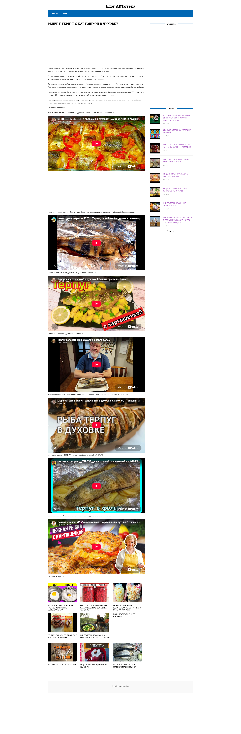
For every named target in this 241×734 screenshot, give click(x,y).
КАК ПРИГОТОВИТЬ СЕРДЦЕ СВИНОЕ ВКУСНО (174, 204)
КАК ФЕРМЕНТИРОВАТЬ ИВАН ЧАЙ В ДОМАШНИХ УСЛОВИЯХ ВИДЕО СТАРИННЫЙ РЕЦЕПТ (177, 220)
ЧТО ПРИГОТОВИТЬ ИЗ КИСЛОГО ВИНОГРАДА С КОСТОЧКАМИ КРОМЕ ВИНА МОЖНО (176, 117)
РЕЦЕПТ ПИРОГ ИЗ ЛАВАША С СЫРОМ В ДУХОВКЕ (175, 175)
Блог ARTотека (120, 6)
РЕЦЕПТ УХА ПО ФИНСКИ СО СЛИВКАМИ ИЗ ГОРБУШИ (175, 189)
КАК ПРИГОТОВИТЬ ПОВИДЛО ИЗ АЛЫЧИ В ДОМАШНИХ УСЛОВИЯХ (177, 145)
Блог (65, 13)
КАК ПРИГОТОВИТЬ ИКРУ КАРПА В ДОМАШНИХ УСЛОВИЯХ (177, 160)
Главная (54, 13)
